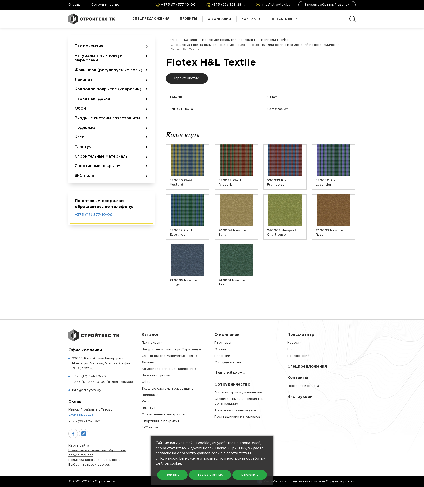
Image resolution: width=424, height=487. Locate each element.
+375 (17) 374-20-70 (89, 376)
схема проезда (80, 415)
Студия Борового (341, 481)
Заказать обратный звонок (327, 4)
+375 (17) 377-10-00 (94, 214)
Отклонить (249, 475)
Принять (172, 475)
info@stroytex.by (86, 390)
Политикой (168, 458)
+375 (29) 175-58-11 (84, 421)
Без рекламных (210, 475)
